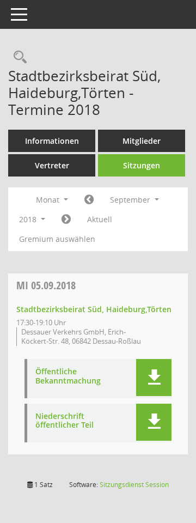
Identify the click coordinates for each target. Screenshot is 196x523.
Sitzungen (141, 165)
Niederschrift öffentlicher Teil (64, 421)
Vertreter (52, 165)
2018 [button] (29, 219)
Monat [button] (49, 199)
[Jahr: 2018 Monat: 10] (66, 219)
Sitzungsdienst (134, 484)
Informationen (52, 141)
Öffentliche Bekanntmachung (68, 376)
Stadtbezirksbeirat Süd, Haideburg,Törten (93, 309)
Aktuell (99, 219)
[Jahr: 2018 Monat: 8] (89, 200)
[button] (153, 377)
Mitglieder (141, 141)
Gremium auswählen (57, 239)
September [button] (131, 199)
